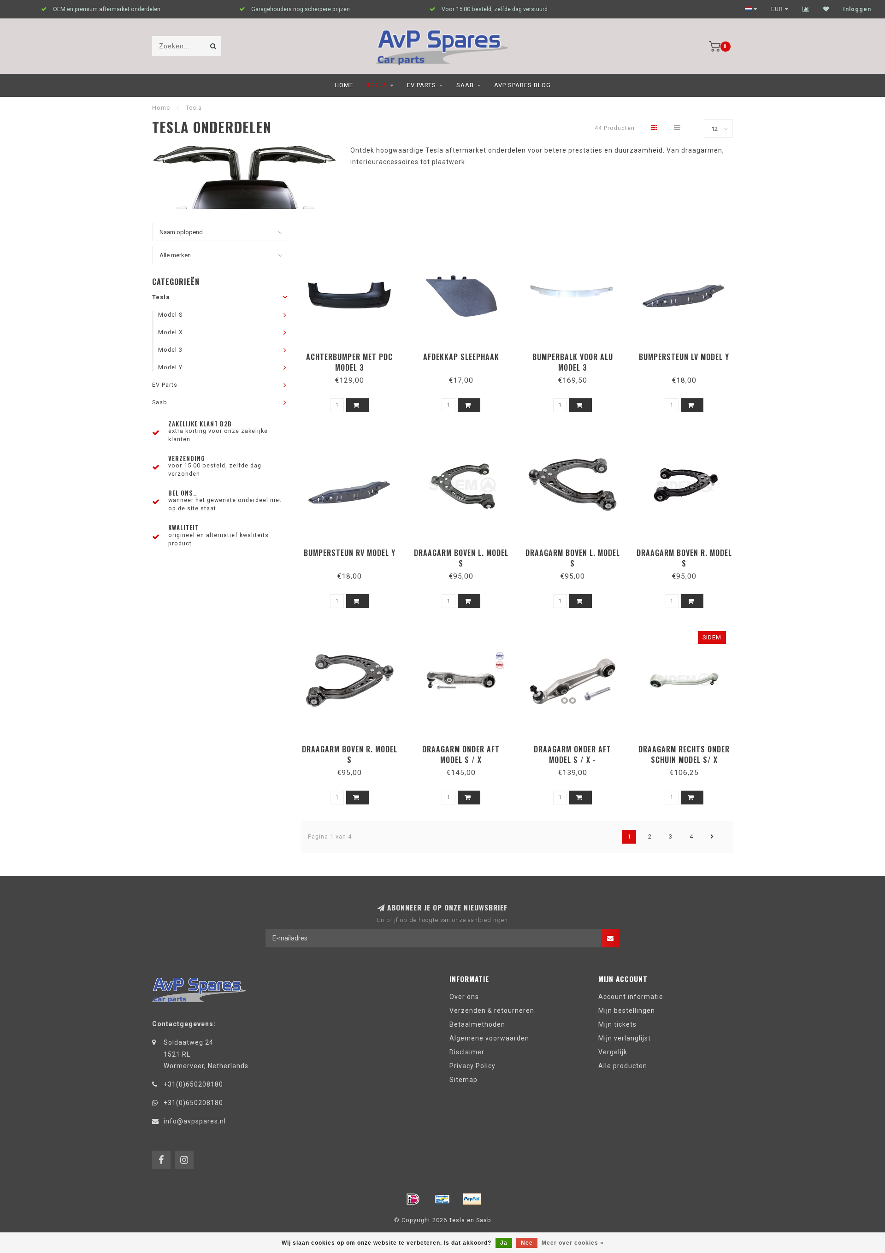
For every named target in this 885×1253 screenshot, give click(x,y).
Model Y (170, 367)
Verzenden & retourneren (491, 1010)
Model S (170, 314)
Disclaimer (466, 1052)
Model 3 (170, 349)
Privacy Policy (472, 1066)
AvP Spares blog (522, 85)
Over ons (464, 996)
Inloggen (857, 9)
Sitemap (463, 1079)
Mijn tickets (617, 1024)
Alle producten (622, 1066)
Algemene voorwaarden (489, 1038)
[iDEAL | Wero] (413, 1199)
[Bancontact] (442, 1199)
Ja (503, 1243)
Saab (465, 85)
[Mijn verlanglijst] (826, 9)
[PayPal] (472, 1199)
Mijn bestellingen (626, 1010)
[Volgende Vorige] (712, 837)
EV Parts (421, 85)
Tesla (376, 85)
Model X (170, 332)
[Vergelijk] (805, 9)
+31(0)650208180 (193, 1084)
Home (344, 85)
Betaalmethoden (477, 1024)
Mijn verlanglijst (624, 1038)
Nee (527, 1243)
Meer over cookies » (573, 1243)
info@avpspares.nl (195, 1121)
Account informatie (630, 996)
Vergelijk (612, 1052)
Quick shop (353, 353)
